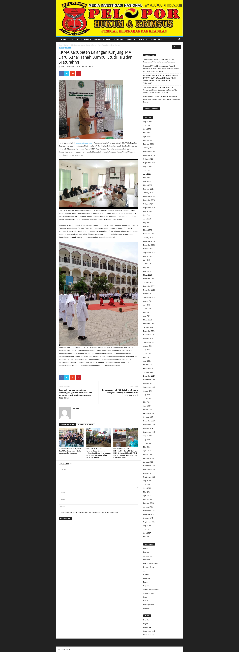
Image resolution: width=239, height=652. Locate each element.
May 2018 (146, 492)
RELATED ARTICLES (67, 424)
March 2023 (147, 275)
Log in (145, 624)
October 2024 (148, 204)
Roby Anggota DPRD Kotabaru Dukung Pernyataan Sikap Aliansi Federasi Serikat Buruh (120, 392)
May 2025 (146, 178)
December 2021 (149, 331)
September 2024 (149, 208)
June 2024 (147, 219)
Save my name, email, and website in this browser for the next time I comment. (90, 512)
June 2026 (147, 129)
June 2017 (147, 533)
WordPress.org (148, 635)
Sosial (145, 601)
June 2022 (147, 309)
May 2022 (146, 312)
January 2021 (148, 372)
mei (144, 571)
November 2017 (149, 514)
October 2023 (148, 249)
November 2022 (149, 290)
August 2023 (147, 256)
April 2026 (146, 137)
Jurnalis (131, 39)
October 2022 (148, 294)
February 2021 (148, 368)
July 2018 (146, 484)
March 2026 (147, 140)
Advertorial (156, 39)
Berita (72, 39)
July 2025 (146, 170)
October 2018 (148, 473)
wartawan (146, 608)
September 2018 (149, 477)
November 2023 (149, 245)
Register (146, 620)
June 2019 (147, 443)
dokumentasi (147, 556)
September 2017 (149, 522)
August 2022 (147, 301)
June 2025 (147, 174)
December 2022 (149, 286)
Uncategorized (148, 604)
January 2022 (148, 327)
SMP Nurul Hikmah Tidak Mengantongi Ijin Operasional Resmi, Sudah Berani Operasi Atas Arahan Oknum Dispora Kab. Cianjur (160, 90)
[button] (179, 39)
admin (63, 66)
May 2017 (146, 537)
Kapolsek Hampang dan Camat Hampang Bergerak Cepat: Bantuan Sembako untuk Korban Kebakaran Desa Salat (75, 394)
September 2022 (149, 297)
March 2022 (147, 320)
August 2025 (147, 166)
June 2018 (147, 488)
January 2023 (148, 282)
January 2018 (148, 507)
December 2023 (149, 241)
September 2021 (149, 342)
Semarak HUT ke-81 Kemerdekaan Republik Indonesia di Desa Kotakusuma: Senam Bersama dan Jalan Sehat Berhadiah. (98, 453)
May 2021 (146, 357)
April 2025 (146, 181)
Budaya (146, 552)
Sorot (68, 47)
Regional (146, 586)
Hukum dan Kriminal (150, 563)
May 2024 (146, 223)
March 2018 (147, 499)
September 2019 (149, 432)
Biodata (143, 39)
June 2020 (147, 398)
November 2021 (149, 335)
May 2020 (146, 402)
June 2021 (147, 353)
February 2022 (148, 324)
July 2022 (146, 305)
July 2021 (146, 350)
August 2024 (147, 211)
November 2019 (149, 425)
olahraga (146, 575)
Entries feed (147, 627)
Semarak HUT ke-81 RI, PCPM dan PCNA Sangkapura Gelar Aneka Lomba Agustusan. (70, 451)
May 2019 (146, 447)
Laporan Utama (148, 567)
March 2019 (147, 454)
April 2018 (146, 496)
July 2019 (146, 440)
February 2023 (148, 279)
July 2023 (146, 260)
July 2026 (146, 125)
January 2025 (148, 193)
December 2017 (149, 511)
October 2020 (148, 383)
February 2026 (148, 144)
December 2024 (149, 196)
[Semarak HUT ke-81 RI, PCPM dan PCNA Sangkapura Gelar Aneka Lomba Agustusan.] (71, 437)
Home (63, 39)
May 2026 (146, 133)
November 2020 (149, 380)
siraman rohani (148, 593)
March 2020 (147, 410)
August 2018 (147, 481)
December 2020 (149, 376)
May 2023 (146, 267)
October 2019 (148, 428)
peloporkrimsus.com (84, 143)
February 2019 (148, 458)
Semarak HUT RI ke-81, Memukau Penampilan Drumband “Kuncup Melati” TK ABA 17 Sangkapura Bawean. (161, 99)
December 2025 (149, 151)
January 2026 (148, 148)
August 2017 (147, 526)
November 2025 (149, 155)
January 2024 (148, 238)
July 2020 (146, 395)
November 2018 (149, 469)
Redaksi (85, 39)
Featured (146, 560)
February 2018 (148, 503)
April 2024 (146, 226)
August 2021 (147, 346)
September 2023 (149, 252)
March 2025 (147, 185)
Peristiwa (146, 578)
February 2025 (148, 189)
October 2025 (148, 159)
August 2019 (147, 436)
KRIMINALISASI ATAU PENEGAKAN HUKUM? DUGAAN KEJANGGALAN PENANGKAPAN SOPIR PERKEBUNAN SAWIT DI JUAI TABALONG (125, 453)
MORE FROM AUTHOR (85, 424)
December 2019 (149, 421)
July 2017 (146, 529)
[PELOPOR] (119, 18)
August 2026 (147, 122)
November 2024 (149, 200)
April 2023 (146, 271)
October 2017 (148, 518)
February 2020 (148, 413)
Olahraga (118, 39)
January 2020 (148, 417)
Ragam (145, 582)
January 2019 (148, 462)
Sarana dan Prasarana (151, 590)
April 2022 (146, 316)
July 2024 (146, 215)
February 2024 (148, 234)
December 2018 (149, 466)
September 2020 (149, 387)
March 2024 (147, 230)
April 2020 (146, 406)
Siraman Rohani (102, 39)
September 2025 (149, 163)
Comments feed (149, 631)
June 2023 (147, 264)
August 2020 (147, 391)
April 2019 (146, 451)
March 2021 (147, 365)
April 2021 (146, 361)
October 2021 (148, 339)
